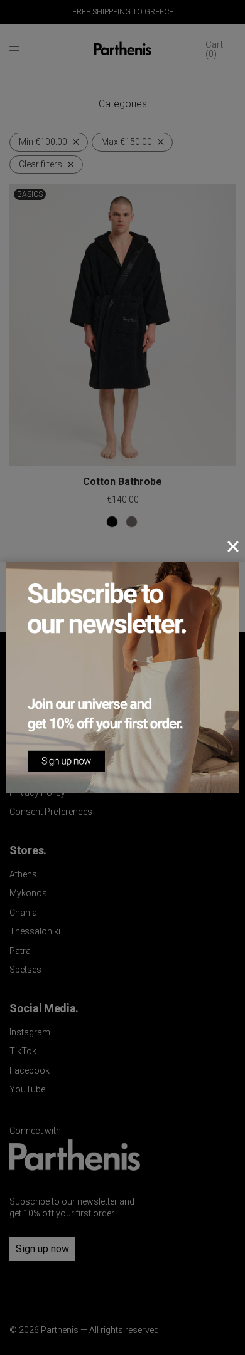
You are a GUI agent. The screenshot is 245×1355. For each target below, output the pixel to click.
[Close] (233, 546)
